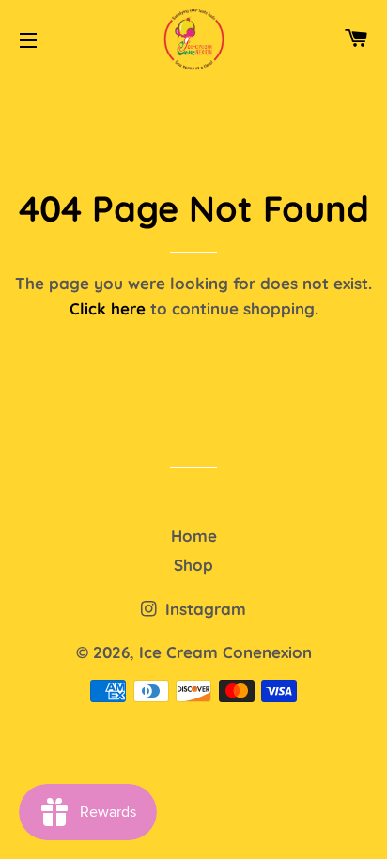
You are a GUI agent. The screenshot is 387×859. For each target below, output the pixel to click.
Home (194, 535)
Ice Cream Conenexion (225, 652)
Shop (193, 565)
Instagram (203, 609)
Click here (108, 308)
